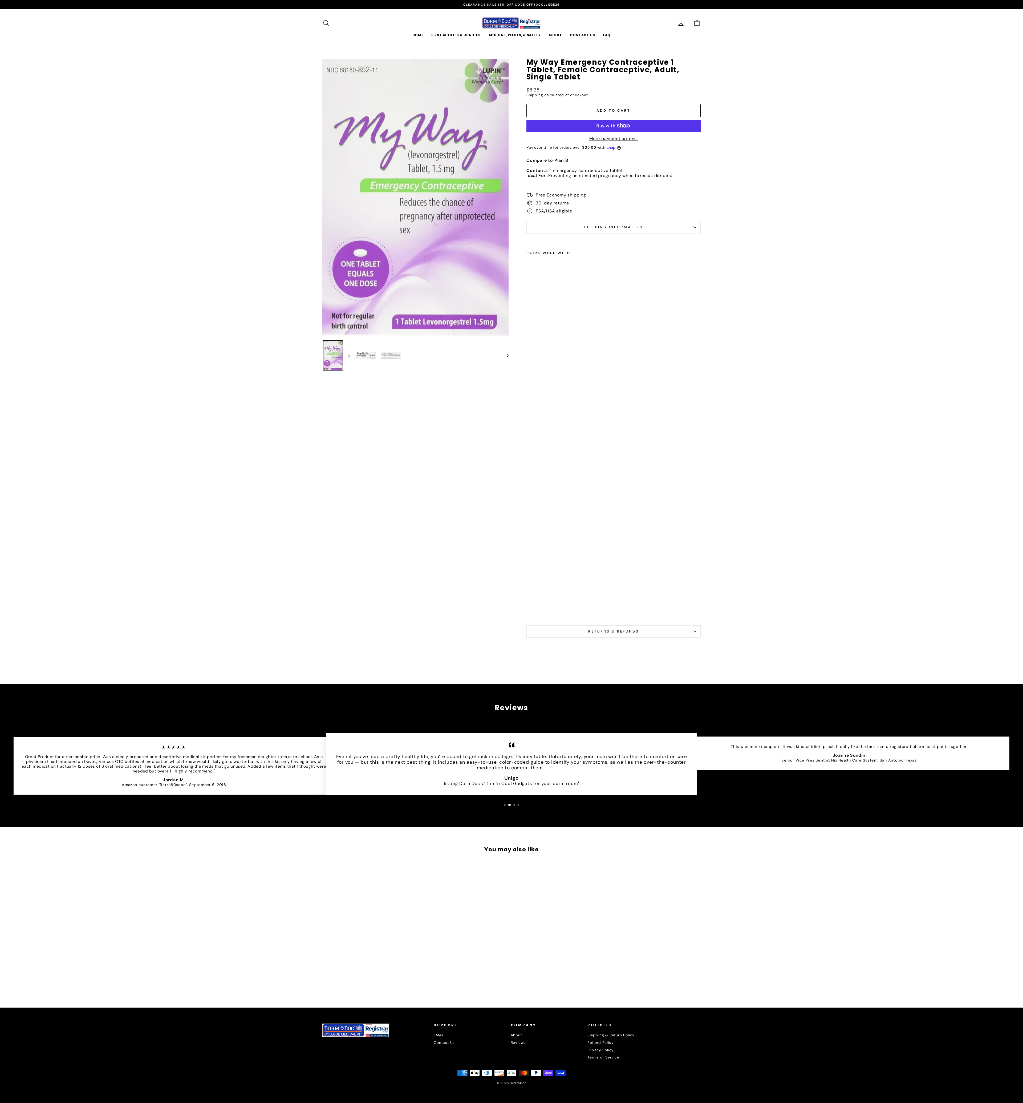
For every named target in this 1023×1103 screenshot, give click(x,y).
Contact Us (582, 35)
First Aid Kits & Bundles (455, 35)
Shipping (534, 95)
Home (417, 35)
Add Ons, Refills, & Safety (515, 35)
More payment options (613, 138)
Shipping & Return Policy (611, 1035)
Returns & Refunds (613, 631)
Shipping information (613, 227)
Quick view (367, 950)
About (555, 35)
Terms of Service (603, 1057)
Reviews (518, 1042)
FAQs (438, 1035)
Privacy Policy (600, 1050)
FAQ (607, 35)
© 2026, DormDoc (512, 1083)
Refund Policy (600, 1042)
